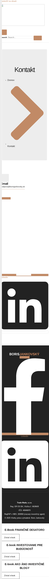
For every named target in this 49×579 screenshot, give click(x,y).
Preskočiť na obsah (8, 1)
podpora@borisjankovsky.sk (13, 187)
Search (4, 37)
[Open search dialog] (4, 32)
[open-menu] (22, 27)
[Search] (38, 38)
